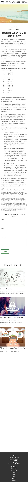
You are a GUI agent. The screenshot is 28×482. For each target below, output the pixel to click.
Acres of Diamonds (6, 289)
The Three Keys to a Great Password (11, 317)
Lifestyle (14, 480)
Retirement (14, 469)
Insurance (14, 474)
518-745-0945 (15, 457)
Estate (14, 472)
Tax (14, 476)
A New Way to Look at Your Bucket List (12, 348)
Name (2, 219)
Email (2, 228)
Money (14, 478)
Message (3, 238)
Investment (14, 470)
